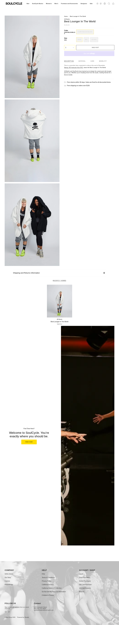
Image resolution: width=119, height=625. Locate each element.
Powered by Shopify (23, 617)
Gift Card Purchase (85, 584)
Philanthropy (9, 584)
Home (66, 16)
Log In (81, 574)
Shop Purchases (84, 577)
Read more (68, 75)
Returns (81, 591)
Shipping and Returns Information (26, 273)
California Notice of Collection (52, 588)
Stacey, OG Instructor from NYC (73, 67)
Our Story (8, 577)
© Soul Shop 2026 (10, 617)
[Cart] (113, 3)
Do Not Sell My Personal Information (54, 591)
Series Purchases (85, 581)
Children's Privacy (48, 595)
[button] (28, 3)
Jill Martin (67, 19)
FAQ (43, 574)
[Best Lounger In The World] (59, 301)
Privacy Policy (46, 581)
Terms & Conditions (48, 577)
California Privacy (48, 584)
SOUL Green (9, 574)
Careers (7, 581)
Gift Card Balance (85, 588)
